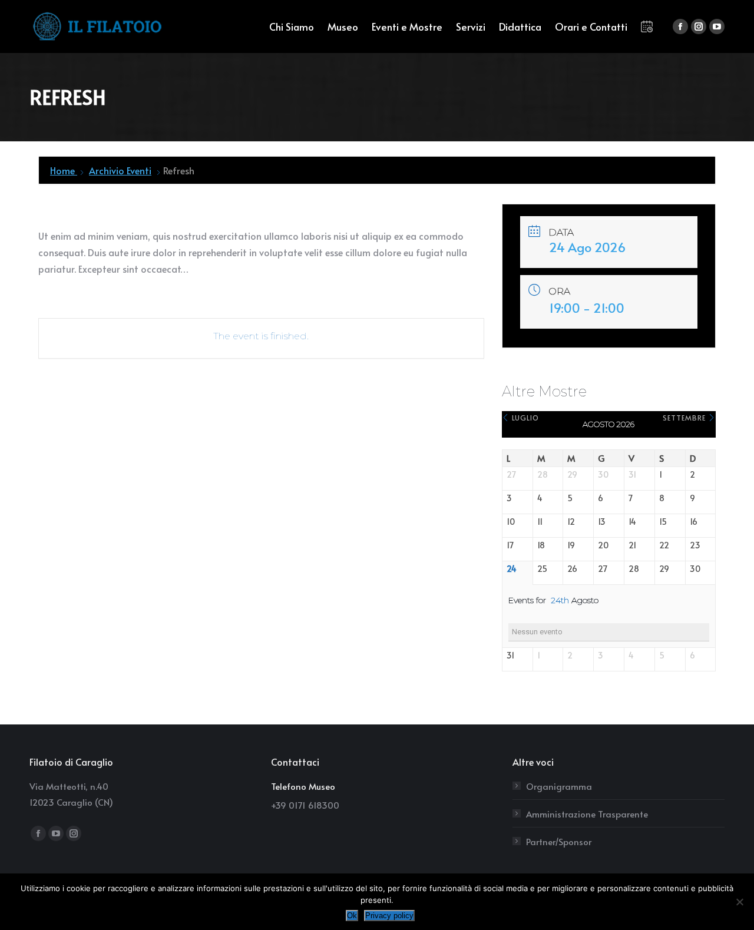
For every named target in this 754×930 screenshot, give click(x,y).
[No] (739, 902)
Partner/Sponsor (558, 841)
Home (63, 170)
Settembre (685, 417)
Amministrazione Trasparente (587, 813)
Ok (352, 915)
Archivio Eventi (120, 170)
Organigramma (559, 786)
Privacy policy (389, 915)
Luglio (524, 417)
